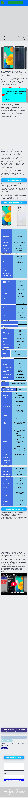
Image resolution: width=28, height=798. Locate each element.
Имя (5, 773)
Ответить (4, 748)
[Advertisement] (14, 21)
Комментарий (8, 762)
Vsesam (15, 3)
